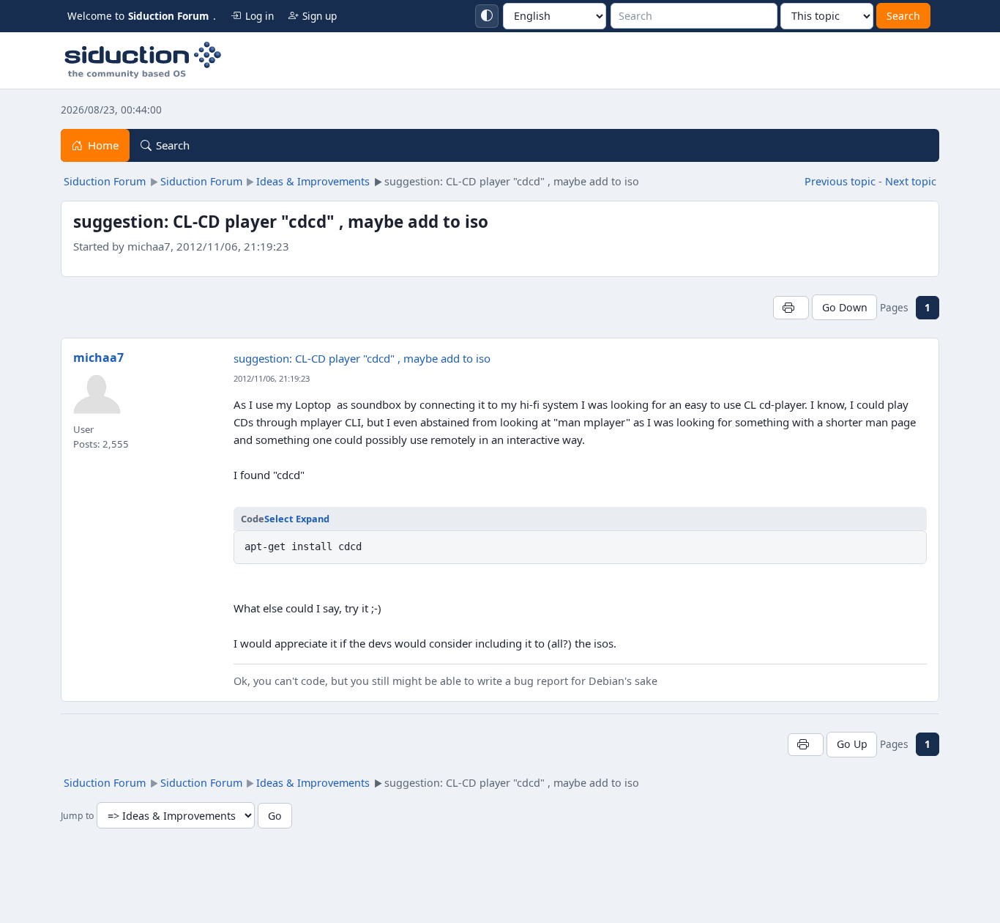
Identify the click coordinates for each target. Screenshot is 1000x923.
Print (791, 307)
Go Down (844, 307)
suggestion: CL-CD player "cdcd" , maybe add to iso (362, 358)
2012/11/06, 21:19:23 (272, 378)
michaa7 (98, 357)
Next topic (910, 181)
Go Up (852, 744)
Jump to (77, 816)
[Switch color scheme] (487, 16)
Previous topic (840, 181)
